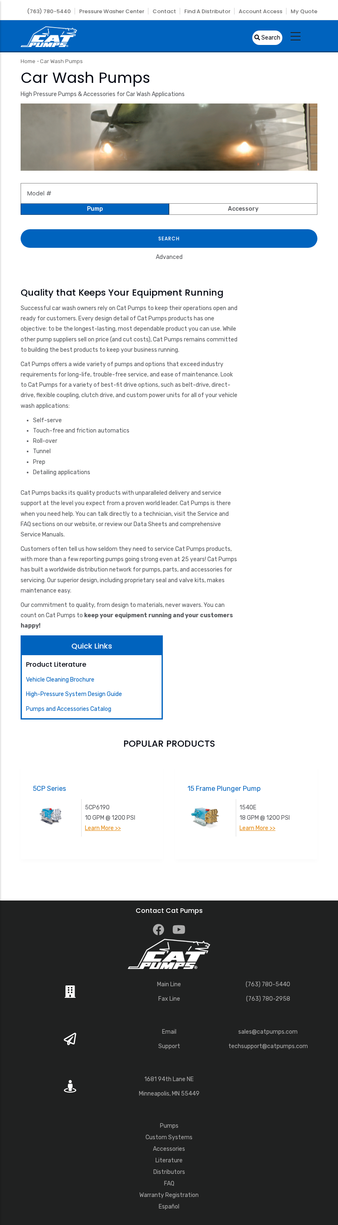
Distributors (169, 1172)
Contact (164, 11)
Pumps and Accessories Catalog (68, 708)
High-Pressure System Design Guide (74, 694)
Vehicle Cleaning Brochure (60, 679)
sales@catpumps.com (268, 1031)
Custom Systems (169, 1137)
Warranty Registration (169, 1195)
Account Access (260, 11)
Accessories (169, 1148)
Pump (95, 208)
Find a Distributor (207, 11)
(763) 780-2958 (268, 998)
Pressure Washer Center (111, 11)
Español (169, 1206)
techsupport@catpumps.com (268, 1046)
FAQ (169, 1183)
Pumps (169, 1125)
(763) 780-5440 (49, 11)
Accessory (243, 208)
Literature (169, 1160)
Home (28, 61)
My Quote (304, 11)
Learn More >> (103, 828)
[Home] (49, 35)
